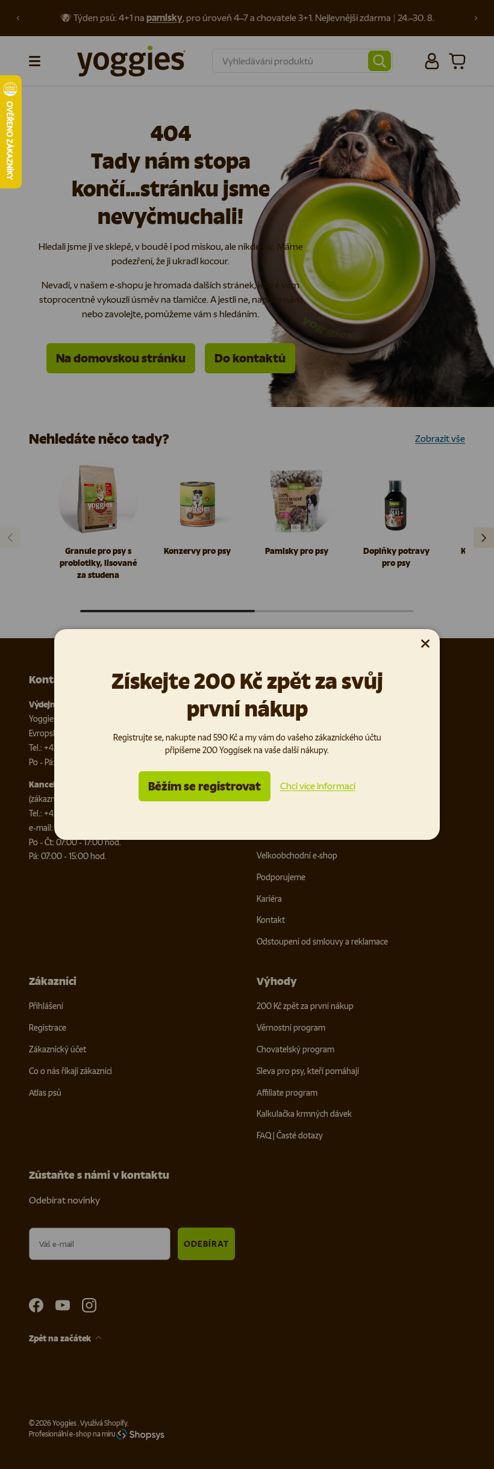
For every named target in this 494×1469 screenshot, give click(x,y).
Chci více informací (317, 786)
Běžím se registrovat (204, 786)
